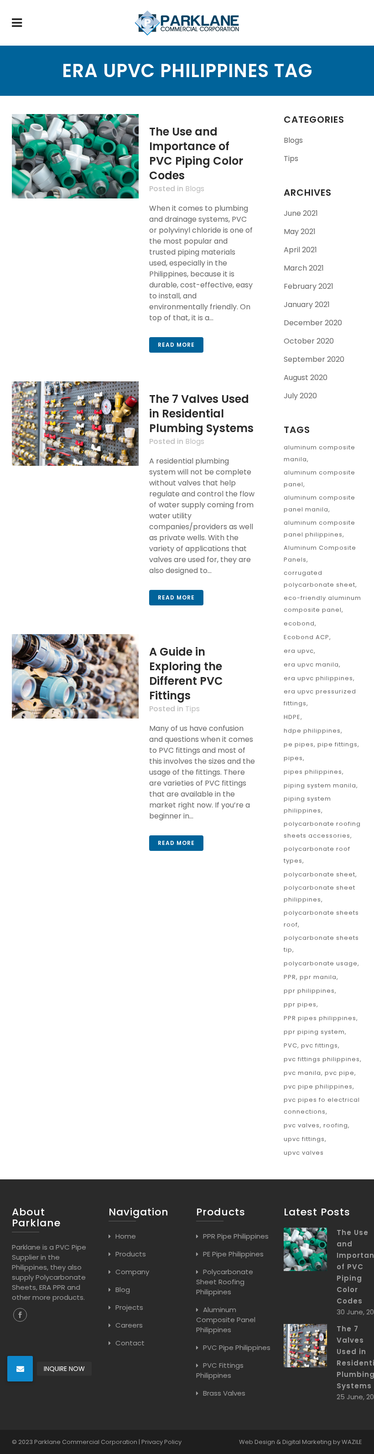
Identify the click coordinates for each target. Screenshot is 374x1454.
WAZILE (352, 1442)
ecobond (299, 623)
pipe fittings (337, 744)
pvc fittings (319, 1045)
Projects (129, 1307)
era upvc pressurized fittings (320, 697)
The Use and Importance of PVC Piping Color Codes (196, 153)
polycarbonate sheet (319, 874)
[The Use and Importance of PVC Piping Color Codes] (75, 156)
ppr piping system (314, 1031)
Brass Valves (224, 1393)
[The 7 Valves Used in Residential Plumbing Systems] (75, 423)
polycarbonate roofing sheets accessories (322, 829)
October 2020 (309, 341)
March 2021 (304, 268)
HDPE (292, 717)
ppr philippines (309, 990)
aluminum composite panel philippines (319, 528)
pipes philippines (313, 771)
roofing (335, 1125)
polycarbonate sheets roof (321, 918)
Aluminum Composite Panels (320, 553)
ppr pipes (300, 1004)
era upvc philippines (318, 678)
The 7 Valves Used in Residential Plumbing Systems (201, 413)
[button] (20, 1368)
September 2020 (314, 359)
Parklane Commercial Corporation (85, 1442)
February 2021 (308, 286)
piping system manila (320, 785)
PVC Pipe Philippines (236, 1347)
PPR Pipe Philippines (236, 1236)
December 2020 (313, 323)
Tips (192, 709)
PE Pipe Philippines (233, 1254)
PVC (290, 1045)
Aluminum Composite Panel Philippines (225, 1319)
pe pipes (299, 744)
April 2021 (300, 250)
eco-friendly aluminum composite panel (322, 604)
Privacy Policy (161, 1442)
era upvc (299, 650)
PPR (290, 977)
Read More (176, 345)
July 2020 (300, 396)
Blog (122, 1289)
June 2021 (301, 213)
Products (130, 1254)
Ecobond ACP (306, 637)
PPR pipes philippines (320, 1018)
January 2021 (307, 304)
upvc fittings (304, 1139)
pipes (293, 758)
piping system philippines (307, 804)
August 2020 (305, 377)
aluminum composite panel (319, 478)
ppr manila (318, 977)
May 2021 (300, 231)
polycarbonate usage (321, 963)
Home (125, 1236)
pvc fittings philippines (322, 1059)
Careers (129, 1325)
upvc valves (304, 1152)
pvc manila (302, 1072)
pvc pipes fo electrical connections (322, 1105)
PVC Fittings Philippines (220, 1370)
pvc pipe (339, 1072)
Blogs (194, 188)
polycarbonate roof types (317, 854)
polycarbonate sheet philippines (319, 893)
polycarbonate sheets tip (321, 943)
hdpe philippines (312, 730)
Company (132, 1272)
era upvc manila (311, 664)
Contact (130, 1343)
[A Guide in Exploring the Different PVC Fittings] (75, 676)
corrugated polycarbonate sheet (319, 578)
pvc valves (302, 1125)
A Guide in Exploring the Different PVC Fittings (186, 673)
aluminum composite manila (319, 453)
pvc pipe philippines (318, 1086)
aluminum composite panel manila (319, 503)
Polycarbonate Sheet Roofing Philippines (224, 1282)
